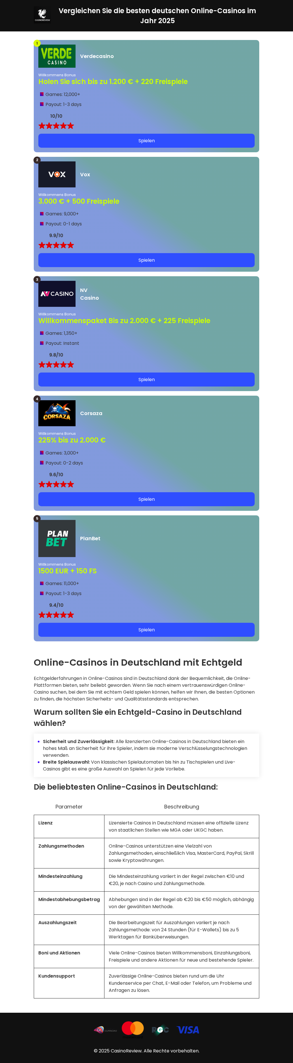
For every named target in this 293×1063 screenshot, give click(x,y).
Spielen (146, 140)
